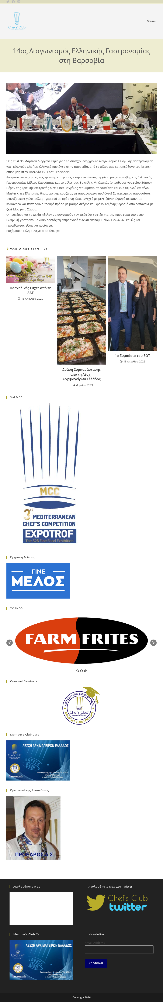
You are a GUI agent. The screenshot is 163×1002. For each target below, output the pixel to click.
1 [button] (77, 670)
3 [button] (85, 670)
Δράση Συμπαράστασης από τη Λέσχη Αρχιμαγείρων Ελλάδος (81, 374)
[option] (81, 640)
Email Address (95, 943)
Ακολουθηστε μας (26, 886)
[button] (9, 643)
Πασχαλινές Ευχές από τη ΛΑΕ (30, 290)
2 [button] (81, 670)
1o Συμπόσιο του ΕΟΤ (132, 355)
